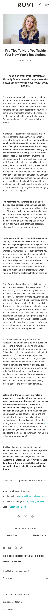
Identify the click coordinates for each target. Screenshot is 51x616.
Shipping (39, 556)
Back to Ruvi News (25, 528)
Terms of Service (9, 594)
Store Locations (12, 561)
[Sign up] (47, 578)
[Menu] (4, 5)
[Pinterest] (21, 547)
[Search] (41, 5)
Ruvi (46, 423)
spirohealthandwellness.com (31, 496)
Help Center (16, 556)
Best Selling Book (18, 507)
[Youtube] (9, 547)
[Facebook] (4, 547)
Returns (28, 556)
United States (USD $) (11, 602)
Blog (5, 556)
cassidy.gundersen (35, 501)
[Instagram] (15, 547)
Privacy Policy (23, 594)
